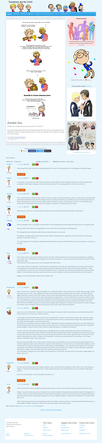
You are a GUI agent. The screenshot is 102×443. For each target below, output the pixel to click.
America (17, 137)
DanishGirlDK (11, 287)
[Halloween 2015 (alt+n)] (48, 18)
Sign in (21, 406)
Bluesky (41, 151)
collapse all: (17, 161)
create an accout (30, 406)
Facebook (32, 151)
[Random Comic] (36, 18)
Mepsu (45, 433)
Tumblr (81, 427)
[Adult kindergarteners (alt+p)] (24, 18)
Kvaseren (9, 164)
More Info (81, 45)
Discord (48, 151)
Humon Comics (28, 435)
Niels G (8, 435)
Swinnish (9, 194)
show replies (21, 174)
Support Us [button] (38, 14)
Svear (8, 253)
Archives (24, 14)
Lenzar (9, 207)
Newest (17, 14)
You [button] (56, 14)
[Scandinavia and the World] (20, 6)
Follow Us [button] (64, 14)
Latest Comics (47, 430)
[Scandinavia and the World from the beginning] (12, 18)
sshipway (9, 220)
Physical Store (65, 427)
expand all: (9, 161)
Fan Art (88, 86)
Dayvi (7, 433)
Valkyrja (9, 178)
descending (69, 161)
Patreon (24, 151)
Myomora (27, 433)
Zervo (8, 384)
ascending (62, 161)
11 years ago (20, 164)
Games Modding (47, 435)
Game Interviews (66, 433)
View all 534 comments (51, 410)
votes (42, 161)
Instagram (82, 430)
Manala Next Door (84, 433)
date (47, 161)
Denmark (23, 137)
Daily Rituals (81, 118)
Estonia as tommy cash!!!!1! (82, 152)
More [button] (31, 14)
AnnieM (9, 308)
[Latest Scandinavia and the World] (59, 18)
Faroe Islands (11, 137)
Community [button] (49, 14)
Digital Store (65, 430)
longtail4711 (10, 363)
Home (44, 425)
